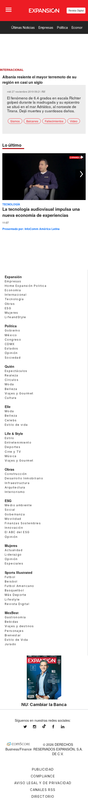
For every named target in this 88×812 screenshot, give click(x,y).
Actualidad (14, 550)
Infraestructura (17, 483)
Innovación (14, 527)
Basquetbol (14, 590)
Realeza (11, 375)
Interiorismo (15, 492)
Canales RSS (42, 790)
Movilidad (13, 519)
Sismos (15, 121)
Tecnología (11, 204)
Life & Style (14, 433)
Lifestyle (12, 599)
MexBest (12, 612)
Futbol (10, 577)
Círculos (12, 380)
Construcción (16, 474)
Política (62, 27)
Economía (13, 290)
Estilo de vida (16, 424)
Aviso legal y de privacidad (43, 783)
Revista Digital (76, 10)
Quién (9, 366)
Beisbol (11, 581)
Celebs (11, 420)
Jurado (10, 644)
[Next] (80, 174)
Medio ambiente (18, 505)
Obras (10, 304)
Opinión (11, 353)
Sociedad (13, 357)
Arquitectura (15, 487)
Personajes (14, 631)
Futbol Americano (19, 586)
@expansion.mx (44, 726)
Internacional (16, 294)
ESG (8, 308)
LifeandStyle (15, 317)
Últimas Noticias (23, 27)
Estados (11, 348)
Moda (9, 384)
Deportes (12, 447)
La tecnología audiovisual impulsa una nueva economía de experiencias (41, 212)
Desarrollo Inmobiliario (24, 478)
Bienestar (13, 635)
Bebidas (12, 621)
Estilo (9, 438)
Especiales (14, 563)
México (11, 335)
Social (10, 509)
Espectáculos (16, 371)
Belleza (11, 389)
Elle (8, 406)
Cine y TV (13, 451)
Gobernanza (15, 514)
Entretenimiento (18, 442)
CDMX (10, 344)
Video (73, 121)
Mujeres (11, 312)
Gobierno (12, 330)
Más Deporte (15, 595)
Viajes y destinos (19, 626)
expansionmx (28, 727)
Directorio (42, 796)
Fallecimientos (54, 121)
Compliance (43, 776)
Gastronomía (15, 617)
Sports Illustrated (18, 572)
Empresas (45, 27)
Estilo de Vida (16, 639)
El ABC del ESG (17, 532)
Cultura (11, 398)
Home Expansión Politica (25, 286)
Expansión (13, 276)
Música (10, 456)
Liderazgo (13, 554)
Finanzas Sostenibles (23, 523)
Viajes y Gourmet (19, 393)
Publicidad (43, 769)
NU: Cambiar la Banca (44, 704)
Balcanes (32, 121)
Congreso (13, 339)
